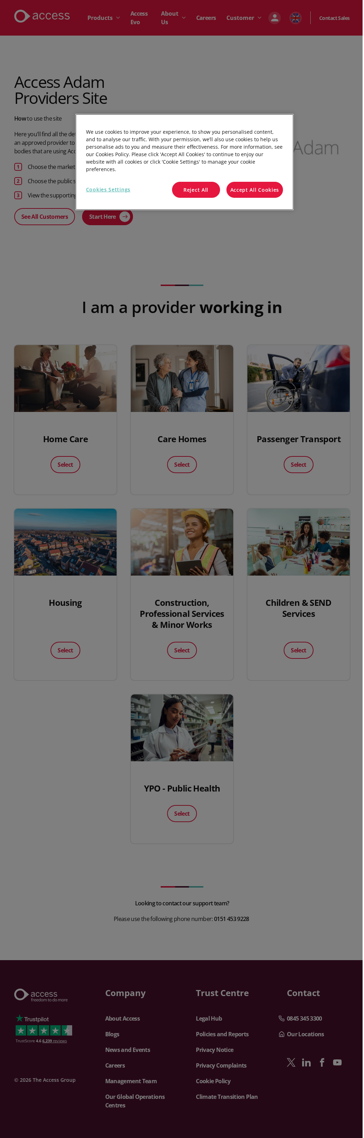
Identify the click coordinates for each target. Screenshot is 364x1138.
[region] (184, 162)
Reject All (195, 189)
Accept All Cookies (254, 189)
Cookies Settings (108, 189)
